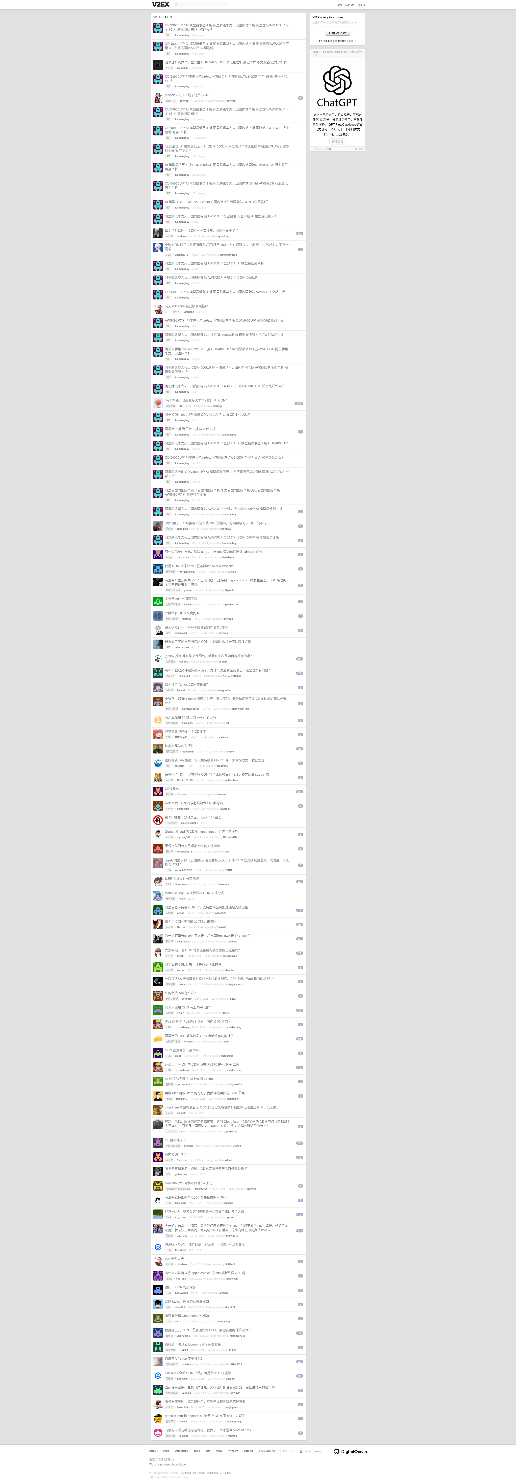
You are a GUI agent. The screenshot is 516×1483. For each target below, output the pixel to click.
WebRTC (171, 100)
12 (299, 1067)
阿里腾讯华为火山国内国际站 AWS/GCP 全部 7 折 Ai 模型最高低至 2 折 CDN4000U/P (226, 443)
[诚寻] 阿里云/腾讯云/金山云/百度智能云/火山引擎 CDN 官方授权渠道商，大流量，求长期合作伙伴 (227, 862)
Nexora (181, 927)
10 (299, 1214)
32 (299, 1361)
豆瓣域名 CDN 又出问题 (182, 613)
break (180, 956)
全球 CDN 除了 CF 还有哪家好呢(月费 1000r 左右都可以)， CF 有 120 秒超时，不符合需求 (227, 246)
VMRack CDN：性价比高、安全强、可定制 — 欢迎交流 (205, 1244)
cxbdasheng (182, 1027)
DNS (168, 1217)
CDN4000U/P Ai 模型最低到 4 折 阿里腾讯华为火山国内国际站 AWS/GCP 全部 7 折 (225, 291)
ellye (182, 898)
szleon (228, 1160)
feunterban (188, 751)
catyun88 (182, 68)
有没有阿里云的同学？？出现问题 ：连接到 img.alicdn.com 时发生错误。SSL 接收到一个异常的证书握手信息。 (227, 582)
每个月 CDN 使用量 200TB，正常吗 (190, 921)
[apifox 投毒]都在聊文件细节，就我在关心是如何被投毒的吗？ (209, 655)
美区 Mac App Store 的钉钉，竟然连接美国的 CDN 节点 (205, 1093)
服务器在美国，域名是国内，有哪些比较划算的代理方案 (205, 1401)
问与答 (169, 67)
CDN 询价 (172, 788)
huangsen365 (237, 1335)
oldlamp (217, 406)
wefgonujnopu (187, 571)
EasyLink (180, 1250)
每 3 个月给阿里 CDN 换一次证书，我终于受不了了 (201, 230)
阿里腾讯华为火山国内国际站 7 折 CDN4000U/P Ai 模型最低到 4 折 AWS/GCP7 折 (224, 334)
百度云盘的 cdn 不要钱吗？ (184, 1358)
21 (299, 673)
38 (299, 1157)
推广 (168, 35)
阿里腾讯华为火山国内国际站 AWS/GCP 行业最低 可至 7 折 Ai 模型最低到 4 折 (221, 216)
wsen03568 (183, 1335)
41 (299, 748)
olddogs (181, 236)
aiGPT (330, 149)
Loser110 (182, 1407)
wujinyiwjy (224, 1321)
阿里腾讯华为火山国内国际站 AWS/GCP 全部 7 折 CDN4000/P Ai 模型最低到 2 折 (223, 508)
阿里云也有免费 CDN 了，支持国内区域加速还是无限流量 (206, 907)
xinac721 (180, 1307)
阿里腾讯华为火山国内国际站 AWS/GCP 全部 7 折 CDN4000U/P (211, 277)
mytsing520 (183, 837)
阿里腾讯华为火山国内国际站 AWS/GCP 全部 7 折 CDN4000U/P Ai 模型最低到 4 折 (225, 386)
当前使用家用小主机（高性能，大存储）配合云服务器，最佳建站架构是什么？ (221, 1387)
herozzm (179, 766)
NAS (168, 1027)
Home (339, 5)
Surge (169, 557)
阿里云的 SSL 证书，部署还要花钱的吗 (193, 964)
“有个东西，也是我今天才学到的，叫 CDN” (196, 400)
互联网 (169, 1084)
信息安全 (170, 661)
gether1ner (231, 780)
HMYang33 (181, 737)
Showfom (180, 884)
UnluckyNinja (234, 1421)
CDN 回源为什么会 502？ (183, 1050)
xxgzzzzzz (180, 1217)
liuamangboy (182, 35)
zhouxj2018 (181, 254)
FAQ (219, 1451)
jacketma (184, 676)
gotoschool (183, 1084)
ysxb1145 (231, 1131)
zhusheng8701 (189, 823)
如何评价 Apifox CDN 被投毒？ (187, 684)
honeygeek (181, 1293)
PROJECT (236, 1364)
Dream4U (181, 1098)
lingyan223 (235, 1084)
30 (299, 1376)
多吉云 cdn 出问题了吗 (181, 598)
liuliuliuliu (180, 1203)
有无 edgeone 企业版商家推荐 (186, 306)
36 (299, 658)
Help (166, 1451)
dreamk (223, 633)
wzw (226, 1041)
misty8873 (232, 1235)
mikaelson (232, 1278)
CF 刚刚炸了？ (175, 1140)
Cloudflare (171, 823)
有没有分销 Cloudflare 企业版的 (187, 1315)
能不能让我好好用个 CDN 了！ (187, 731)
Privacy (233, 1451)
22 (299, 881)
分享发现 (170, 406)
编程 (168, 1307)
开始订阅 (337, 141)
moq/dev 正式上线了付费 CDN (187, 95)
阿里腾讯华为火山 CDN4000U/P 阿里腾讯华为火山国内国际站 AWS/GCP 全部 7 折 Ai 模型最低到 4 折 (226, 369)
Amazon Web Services (178, 1188)
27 (299, 953)
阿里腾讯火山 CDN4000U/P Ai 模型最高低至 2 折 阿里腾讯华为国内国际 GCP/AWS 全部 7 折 (227, 473)
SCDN (228, 870)
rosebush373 (184, 851)
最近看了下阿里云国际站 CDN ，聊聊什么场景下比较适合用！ (209, 641)
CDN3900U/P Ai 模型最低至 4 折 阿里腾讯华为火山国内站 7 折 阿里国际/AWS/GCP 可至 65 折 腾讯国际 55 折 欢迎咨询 (227, 27)
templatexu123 (228, 254)
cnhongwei (181, 633)
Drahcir (237, 1146)
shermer (184, 100)
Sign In (361, 5)
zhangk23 (182, 528)
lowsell (188, 604)
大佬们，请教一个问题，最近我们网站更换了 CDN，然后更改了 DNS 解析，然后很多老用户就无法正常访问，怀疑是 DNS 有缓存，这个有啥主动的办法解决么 (226, 1227)
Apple (169, 1098)
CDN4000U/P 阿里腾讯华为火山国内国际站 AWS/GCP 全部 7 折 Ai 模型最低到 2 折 (225, 457)
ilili (227, 723)
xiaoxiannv (182, 557)
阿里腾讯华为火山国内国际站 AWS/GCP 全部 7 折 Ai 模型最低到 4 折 (214, 263)
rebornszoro (182, 647)
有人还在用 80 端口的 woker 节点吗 (190, 717)
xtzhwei (188, 1146)
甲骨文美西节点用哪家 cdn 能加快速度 (192, 845)
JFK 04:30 (225, 1472)
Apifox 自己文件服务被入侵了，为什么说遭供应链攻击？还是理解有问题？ (218, 670)
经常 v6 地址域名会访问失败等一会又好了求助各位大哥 (204, 1211)
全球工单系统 (173, 590)
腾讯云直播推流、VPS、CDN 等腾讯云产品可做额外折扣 (206, 1168)
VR (177, 1321)
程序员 (169, 528)
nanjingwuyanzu (234, 984)
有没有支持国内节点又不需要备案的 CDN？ (196, 1197)
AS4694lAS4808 (232, 676)
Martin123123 (185, 780)
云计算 (169, 236)
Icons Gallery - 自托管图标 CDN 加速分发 (194, 893)
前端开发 (170, 1421)
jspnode (228, 1203)
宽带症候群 (172, 618)
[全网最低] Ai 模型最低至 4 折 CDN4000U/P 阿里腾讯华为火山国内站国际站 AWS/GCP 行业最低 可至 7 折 (227, 148)
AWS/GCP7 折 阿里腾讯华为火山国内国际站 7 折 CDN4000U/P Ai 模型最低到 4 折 (224, 320)
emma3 (181, 1113)
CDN (168, 254)
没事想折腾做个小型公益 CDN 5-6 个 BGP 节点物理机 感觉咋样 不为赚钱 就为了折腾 (226, 62)
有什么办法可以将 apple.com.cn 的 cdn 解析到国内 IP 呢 (205, 1272)
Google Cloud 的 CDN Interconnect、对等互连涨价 (201, 831)
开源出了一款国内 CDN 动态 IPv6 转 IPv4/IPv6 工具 (202, 1064)
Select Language (312, 1450)
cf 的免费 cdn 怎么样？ (181, 993)
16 (299, 1230)
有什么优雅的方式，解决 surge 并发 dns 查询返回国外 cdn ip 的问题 (214, 551)
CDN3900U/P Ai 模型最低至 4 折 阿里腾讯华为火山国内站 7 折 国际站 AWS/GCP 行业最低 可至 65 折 (227, 129)
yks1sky (181, 1278)
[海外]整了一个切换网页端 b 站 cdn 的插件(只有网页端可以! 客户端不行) (216, 523)
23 (299, 1143)
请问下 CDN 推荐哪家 (180, 1287)
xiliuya (232, 571)
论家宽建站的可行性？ (181, 745)
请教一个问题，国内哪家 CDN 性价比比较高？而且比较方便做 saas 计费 (217, 774)
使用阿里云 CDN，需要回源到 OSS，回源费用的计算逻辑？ (208, 1330)
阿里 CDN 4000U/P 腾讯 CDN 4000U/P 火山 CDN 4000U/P (208, 414)
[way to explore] (161, 4)
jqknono (251, 1188)
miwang (183, 1436)
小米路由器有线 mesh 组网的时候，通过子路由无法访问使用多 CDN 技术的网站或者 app (225, 700)
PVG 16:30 (199, 1472)
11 (299, 1333)
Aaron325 (187, 723)
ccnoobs (187, 998)
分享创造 (170, 571)
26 (299, 791)
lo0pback (225, 808)
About (153, 1451)
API (208, 1451)
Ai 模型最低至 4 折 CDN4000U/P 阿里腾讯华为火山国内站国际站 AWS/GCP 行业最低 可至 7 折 (226, 166)
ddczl (233, 998)
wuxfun (233, 941)
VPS (168, 633)
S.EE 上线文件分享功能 (182, 878)
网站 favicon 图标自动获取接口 (187, 1301)
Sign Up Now (337, 32)
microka (186, 618)
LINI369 (183, 1350)
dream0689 (201, 1188)
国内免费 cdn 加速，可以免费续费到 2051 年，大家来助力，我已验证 (214, 760)
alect (182, 984)
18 (299, 910)
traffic (230, 751)
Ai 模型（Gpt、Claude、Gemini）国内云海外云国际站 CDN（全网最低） (217, 201)
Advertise (181, 1451)
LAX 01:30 (212, 1472)
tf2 (180, 406)
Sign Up (349, 5)
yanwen (188, 590)
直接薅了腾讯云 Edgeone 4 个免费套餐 (193, 1344)
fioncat (181, 690)
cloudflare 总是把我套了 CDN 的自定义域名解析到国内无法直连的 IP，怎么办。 (222, 1107)
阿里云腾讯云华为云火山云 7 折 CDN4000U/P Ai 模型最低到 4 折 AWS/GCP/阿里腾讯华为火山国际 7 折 (226, 351)
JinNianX (189, 312)
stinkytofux (223, 690)
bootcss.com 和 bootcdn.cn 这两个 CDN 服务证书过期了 (205, 1415)
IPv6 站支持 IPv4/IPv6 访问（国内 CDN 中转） (198, 1021)
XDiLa (225, 1013)
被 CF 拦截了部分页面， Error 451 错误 (193, 817)
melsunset (183, 941)
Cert (183, 1131)
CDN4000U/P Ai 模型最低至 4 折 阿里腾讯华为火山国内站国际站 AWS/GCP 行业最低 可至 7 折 (226, 185)
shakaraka (227, 1056)
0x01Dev (182, 1235)
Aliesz (180, 913)
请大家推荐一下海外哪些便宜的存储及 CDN (196, 627)
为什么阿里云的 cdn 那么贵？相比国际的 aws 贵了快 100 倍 (208, 935)
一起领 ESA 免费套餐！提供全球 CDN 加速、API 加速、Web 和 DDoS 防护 (219, 978)
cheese (188, 1041)
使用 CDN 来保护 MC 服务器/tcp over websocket (199, 565)
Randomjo (233, 1098)
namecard (183, 808)
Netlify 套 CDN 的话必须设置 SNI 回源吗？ (195, 803)
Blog (197, 1451)
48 (299, 938)
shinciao (229, 970)
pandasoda (231, 604)
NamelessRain (240, 708)
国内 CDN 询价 (176, 1154)
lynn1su (186, 1364)
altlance (223, 737)
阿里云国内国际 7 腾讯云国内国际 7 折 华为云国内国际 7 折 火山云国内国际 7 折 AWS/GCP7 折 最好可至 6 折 (222, 492)
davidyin (235, 1393)
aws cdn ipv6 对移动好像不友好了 (189, 1183)
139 (298, 403)
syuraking (223, 236)
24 (299, 1038)
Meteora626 (230, 956)
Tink (227, 851)
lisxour (183, 1421)
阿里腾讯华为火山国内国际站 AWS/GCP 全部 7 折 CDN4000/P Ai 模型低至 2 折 (222, 537)
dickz (178, 1056)
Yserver (181, 794)
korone (181, 970)
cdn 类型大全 (174, 1258)
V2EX (157, 17)
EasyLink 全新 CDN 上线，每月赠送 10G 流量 (198, 1373)
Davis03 (221, 927)
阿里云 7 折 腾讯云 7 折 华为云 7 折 (190, 428)
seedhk (183, 661)
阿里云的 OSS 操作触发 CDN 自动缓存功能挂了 (199, 1035)
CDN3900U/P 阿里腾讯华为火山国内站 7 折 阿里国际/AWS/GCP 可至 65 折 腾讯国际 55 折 (226, 78)
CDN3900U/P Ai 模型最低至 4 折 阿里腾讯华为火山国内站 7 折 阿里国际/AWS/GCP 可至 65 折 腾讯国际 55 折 (227, 111)
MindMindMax (231, 837)
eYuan (180, 1013)
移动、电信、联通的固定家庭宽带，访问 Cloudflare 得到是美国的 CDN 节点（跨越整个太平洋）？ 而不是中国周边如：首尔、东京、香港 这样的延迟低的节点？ (227, 1123)
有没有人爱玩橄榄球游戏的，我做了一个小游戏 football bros (208, 1430)
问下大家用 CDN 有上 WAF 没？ (188, 1007)
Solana (248, 1451)
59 (299, 233)
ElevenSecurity (190, 708)
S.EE (168, 884)
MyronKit (230, 590)
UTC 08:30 (185, 1472)
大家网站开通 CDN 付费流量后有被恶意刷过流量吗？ (203, 950)
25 (299, 924)
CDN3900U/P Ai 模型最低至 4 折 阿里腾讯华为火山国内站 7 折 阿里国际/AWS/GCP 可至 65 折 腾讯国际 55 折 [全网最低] (227, 45)
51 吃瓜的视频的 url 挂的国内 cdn (189, 1078)
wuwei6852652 (183, 870)
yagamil (230, 1378)
